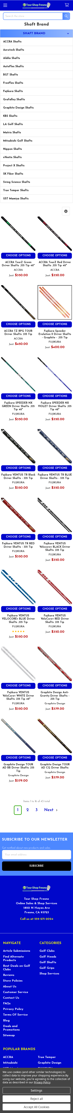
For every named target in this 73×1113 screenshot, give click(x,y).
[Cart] (67, 5)
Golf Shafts (47, 962)
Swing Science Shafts (16, 182)
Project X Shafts (14, 165)
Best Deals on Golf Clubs (16, 967)
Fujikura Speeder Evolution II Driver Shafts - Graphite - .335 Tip (55, 334)
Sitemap (9, 1035)
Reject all (36, 1099)
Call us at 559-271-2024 (36, 919)
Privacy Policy (13, 1009)
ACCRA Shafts (12, 41)
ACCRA (8, 1057)
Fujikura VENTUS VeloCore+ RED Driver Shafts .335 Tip (55, 619)
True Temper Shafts (16, 190)
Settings (36, 1090)
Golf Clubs (46, 950)
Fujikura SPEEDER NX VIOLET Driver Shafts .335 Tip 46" (55, 406)
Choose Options (18, 255)
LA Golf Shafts (13, 124)
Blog (6, 1020)
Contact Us (11, 997)
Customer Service (15, 992)
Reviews (8, 975)
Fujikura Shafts (13, 91)
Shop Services (49, 973)
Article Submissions (16, 950)
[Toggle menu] (5, 5)
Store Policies (12, 980)
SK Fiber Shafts (13, 174)
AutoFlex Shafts (13, 66)
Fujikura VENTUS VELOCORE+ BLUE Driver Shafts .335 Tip (18, 619)
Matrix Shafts (12, 132)
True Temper (47, 1057)
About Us (9, 986)
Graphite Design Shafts (18, 107)
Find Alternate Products (13, 958)
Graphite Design (49, 1062)
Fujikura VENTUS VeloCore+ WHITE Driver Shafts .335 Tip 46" (18, 696)
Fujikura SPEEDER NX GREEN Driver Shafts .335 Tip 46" (18, 406)
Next (49, 810)
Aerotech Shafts (13, 50)
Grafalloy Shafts (14, 99)
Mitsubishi (10, 1062)
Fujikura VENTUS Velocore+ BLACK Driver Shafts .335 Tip (54, 547)
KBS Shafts (10, 116)
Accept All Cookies (36, 1107)
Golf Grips (46, 968)
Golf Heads (47, 956)
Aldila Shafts (11, 58)
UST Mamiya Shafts (16, 198)
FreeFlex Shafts (13, 83)
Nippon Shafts (12, 149)
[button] (66, 211)
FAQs (6, 1003)
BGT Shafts (10, 74)
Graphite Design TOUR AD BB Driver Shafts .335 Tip (18, 768)
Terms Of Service (15, 1014)
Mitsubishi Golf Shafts (17, 141)
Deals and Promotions (11, 1028)
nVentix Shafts (12, 157)
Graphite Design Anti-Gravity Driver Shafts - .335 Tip (54, 696)
